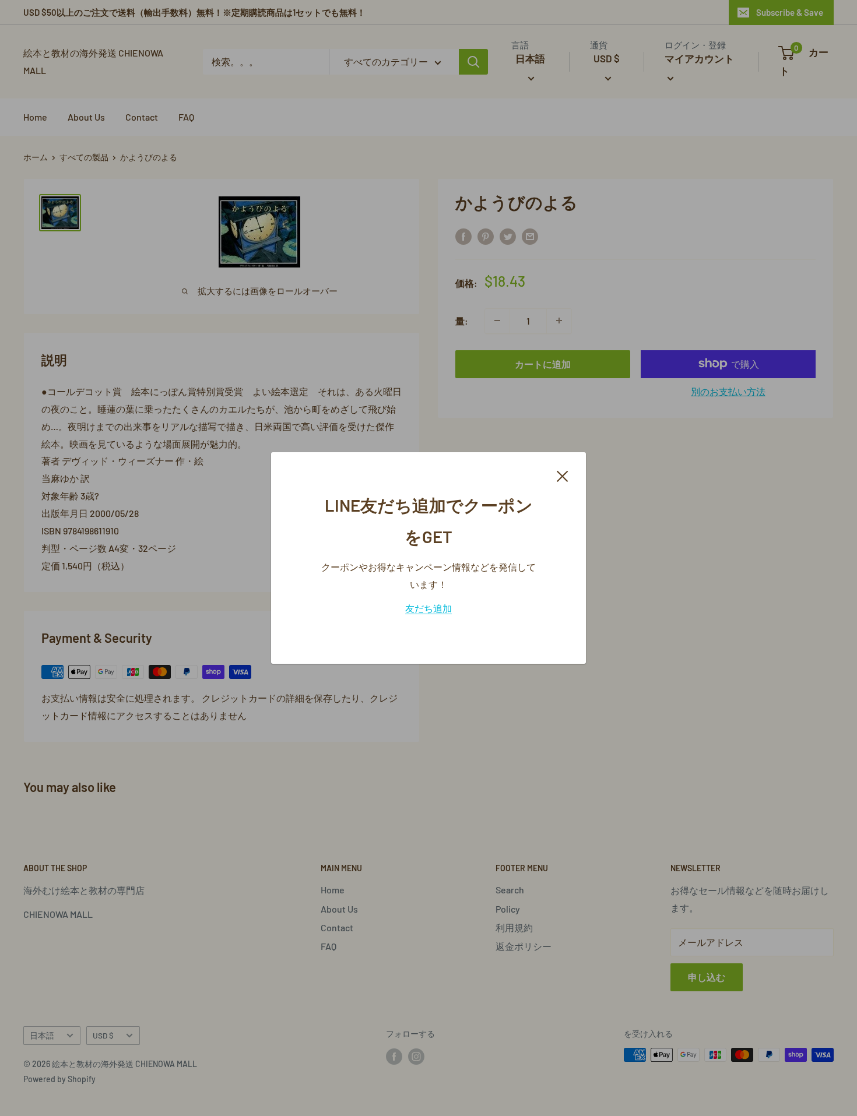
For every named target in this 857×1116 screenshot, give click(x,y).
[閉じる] (562, 475)
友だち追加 (428, 608)
